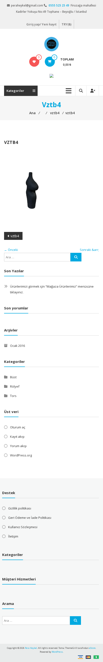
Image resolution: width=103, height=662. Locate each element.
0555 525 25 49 (59, 5)
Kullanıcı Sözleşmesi (22, 527)
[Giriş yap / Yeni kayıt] (93, 91)
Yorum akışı (18, 446)
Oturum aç (17, 427)
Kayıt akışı (17, 436)
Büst (13, 377)
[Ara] (75, 257)
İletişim (13, 536)
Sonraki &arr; (89, 250)
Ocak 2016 (17, 345)
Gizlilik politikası (19, 508)
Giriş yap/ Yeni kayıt (41, 24)
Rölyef (14, 386)
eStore (92, 648)
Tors (13, 396)
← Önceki (11, 250)
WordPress (57, 651)
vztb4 (15, 236)
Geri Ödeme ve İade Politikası (29, 517)
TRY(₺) (66, 24)
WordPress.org (21, 455)
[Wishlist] (34, 61)
